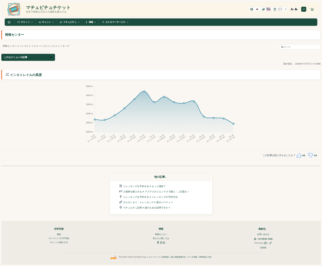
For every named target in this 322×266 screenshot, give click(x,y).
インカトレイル (28, 45)
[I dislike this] (310, 155)
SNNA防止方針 (205, 257)
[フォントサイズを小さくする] (296, 9)
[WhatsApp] (164, 242)
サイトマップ (154, 257)
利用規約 (165, 257)
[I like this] (299, 155)
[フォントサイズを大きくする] (292, 9)
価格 (59, 234)
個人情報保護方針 (178, 257)
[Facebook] (157, 242)
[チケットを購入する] (312, 9)
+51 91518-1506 (265, 239)
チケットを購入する (59, 242)
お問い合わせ (263, 234)
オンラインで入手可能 (59, 238)
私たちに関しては (161, 238)
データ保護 (192, 257)
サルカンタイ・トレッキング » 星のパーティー (148, 202)
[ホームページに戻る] (9, 22)
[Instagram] (161, 242)
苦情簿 (263, 247)
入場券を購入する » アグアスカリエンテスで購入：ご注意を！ (156, 191)
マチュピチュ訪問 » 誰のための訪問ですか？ (147, 207)
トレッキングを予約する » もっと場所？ (144, 186)
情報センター (10, 45)
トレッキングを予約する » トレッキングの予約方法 (150, 196)
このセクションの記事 (15, 57)
